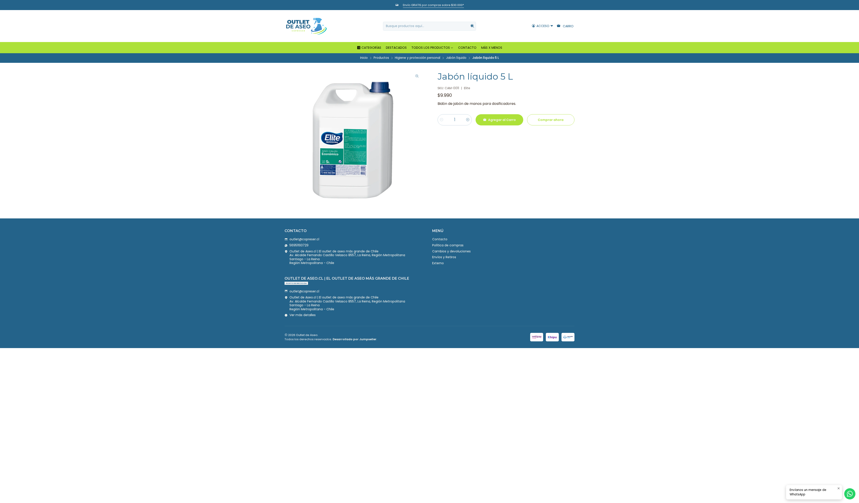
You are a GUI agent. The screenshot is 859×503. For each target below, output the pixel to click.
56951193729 (298, 245)
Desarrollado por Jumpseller (354, 339)
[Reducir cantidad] (441, 119)
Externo (438, 263)
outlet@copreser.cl (304, 239)
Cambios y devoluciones (451, 251)
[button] (369, 47)
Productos (381, 57)
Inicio (364, 57)
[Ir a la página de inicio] (306, 26)
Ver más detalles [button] (302, 315)
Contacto (439, 239)
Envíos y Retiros (444, 257)
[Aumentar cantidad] (468, 119)
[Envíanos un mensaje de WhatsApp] (849, 493)
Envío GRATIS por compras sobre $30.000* (433, 5)
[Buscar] (472, 26)
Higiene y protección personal (417, 57)
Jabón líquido (456, 57)
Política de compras (448, 245)
